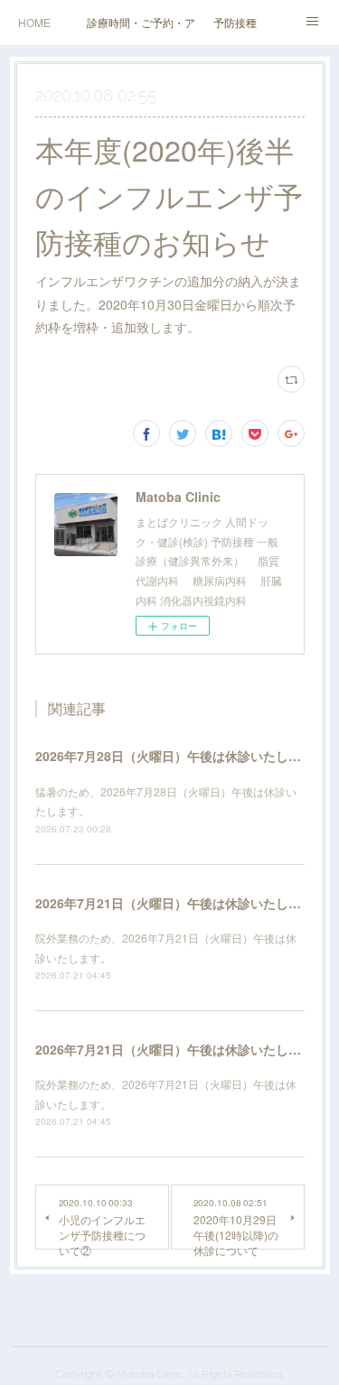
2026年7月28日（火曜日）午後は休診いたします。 (180, 756)
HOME (34, 22)
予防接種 (235, 22)
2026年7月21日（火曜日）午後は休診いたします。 (180, 903)
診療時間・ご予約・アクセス (141, 22)
